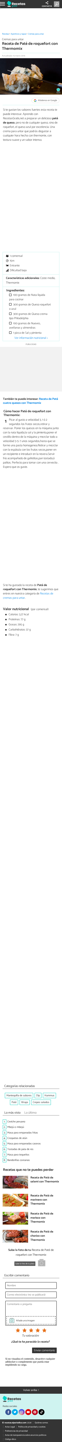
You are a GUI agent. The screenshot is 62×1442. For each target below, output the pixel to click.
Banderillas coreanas (18, 1160)
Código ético (10, 1439)
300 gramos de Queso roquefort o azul (30, 306)
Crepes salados (41, 1102)
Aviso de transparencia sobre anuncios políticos (25, 1435)
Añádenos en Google (47, 100)
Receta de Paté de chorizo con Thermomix (41, 1236)
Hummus (49, 1095)
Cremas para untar (36, 34)
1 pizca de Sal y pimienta (27, 333)
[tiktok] (41, 1412)
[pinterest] (35, 1412)
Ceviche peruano (16, 1121)
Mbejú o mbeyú (15, 1127)
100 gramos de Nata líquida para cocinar (27, 297)
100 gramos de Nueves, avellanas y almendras (25, 325)
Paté (14, 1102)
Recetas (5, 34)
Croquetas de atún (17, 1138)
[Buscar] (57, 4)
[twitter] (15, 1412)
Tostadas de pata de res (20, 1149)
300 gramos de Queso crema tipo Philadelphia (28, 316)
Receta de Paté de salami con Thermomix (44, 1180)
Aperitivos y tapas (18, 34)
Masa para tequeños (18, 1154)
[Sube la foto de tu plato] (41, 1263)
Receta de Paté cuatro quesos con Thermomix (30, 401)
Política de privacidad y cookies (31, 1427)
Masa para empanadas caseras (24, 1143)
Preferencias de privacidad (16, 1431)
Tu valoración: (30, 1336)
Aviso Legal (10, 1427)
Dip (38, 1095)
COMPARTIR (47, 6)
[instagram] (21, 1412)
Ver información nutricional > (31, 337)
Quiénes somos (41, 1422)
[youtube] (28, 1412)
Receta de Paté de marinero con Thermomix (41, 1200)
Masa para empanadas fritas (22, 1132)
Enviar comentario (44, 1350)
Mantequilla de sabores (19, 1095)
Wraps (24, 1102)
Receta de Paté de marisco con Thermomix (41, 1218)
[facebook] (8, 1412)
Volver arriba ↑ (31, 1390)
